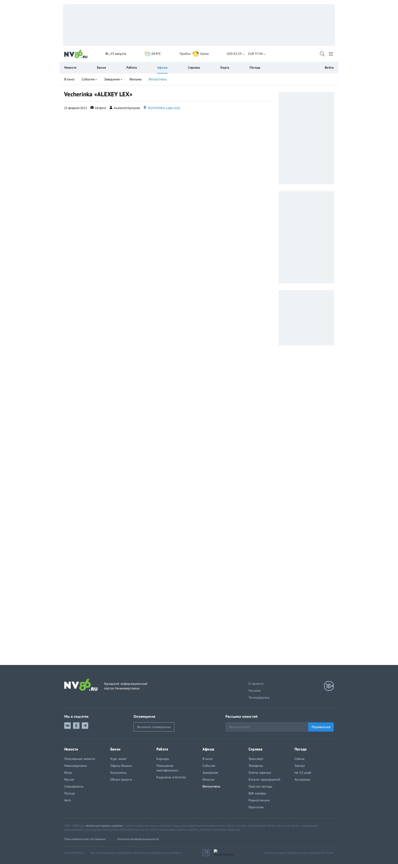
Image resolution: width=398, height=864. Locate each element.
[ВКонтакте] (67, 725)
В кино (69, 79)
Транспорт (256, 759)
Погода (255, 67)
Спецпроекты (74, 786)
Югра (68, 772)
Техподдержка (259, 697)
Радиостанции (259, 800)
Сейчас (300, 759)
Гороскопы (256, 807)
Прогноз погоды (260, 786)
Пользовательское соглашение (85, 839)
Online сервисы (260, 772)
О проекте (256, 684)
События (88, 79)
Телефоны (256, 766)
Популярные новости (79, 759)
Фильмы (135, 79)
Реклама (254, 690)
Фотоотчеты (158, 79)
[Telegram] (85, 725)
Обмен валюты (121, 779)
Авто (67, 800)
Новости (70, 67)
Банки (101, 67)
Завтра (300, 766)
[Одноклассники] (76, 725)
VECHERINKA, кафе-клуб (163, 108)
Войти (329, 67)
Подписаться (321, 727)
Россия (69, 779)
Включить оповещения (154, 727)
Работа (131, 67)
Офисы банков (121, 766)
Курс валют (118, 759)
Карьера (162, 759)
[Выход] (331, 54)
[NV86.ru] (76, 54)
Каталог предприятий (264, 779)
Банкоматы (118, 772)
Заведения (112, 79)
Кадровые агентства (171, 777)
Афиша (162, 67)
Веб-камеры (257, 793)
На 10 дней (303, 772)
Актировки (302, 779)
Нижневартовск (75, 766)
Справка (194, 67)
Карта (224, 67)
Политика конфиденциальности (138, 839)
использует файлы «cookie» (104, 826)
